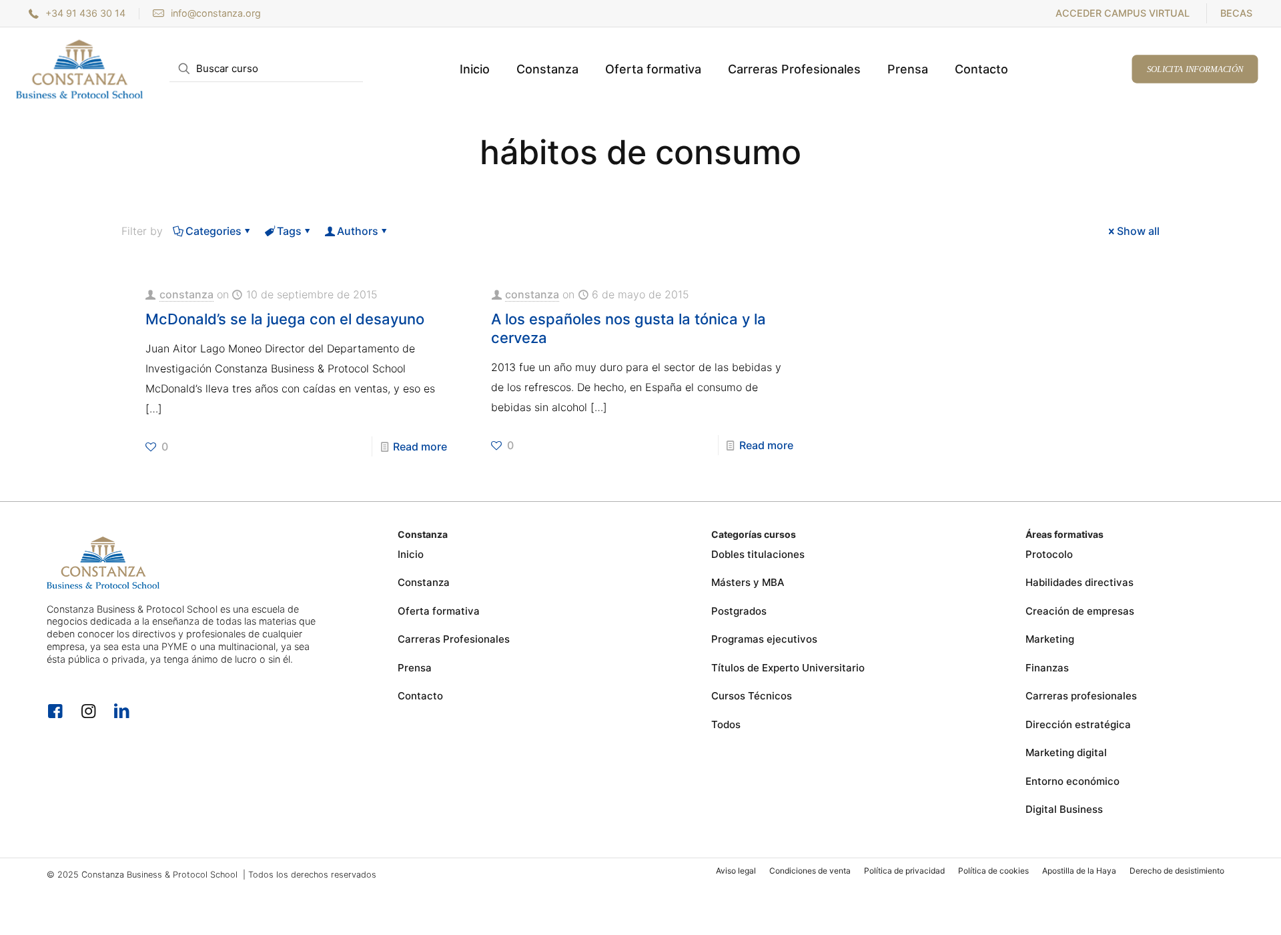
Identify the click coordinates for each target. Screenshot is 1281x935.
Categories (213, 231)
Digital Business (1064, 809)
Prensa (415, 667)
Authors (357, 231)
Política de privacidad (904, 871)
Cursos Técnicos (751, 695)
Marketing (1049, 639)
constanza (186, 294)
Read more (420, 446)
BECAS (1236, 13)
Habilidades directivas (1079, 582)
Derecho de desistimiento (1177, 871)
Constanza (424, 582)
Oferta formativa (439, 611)
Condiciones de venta (810, 871)
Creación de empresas (1079, 611)
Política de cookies (993, 871)
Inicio (411, 554)
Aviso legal (736, 871)
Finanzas (1047, 667)
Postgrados (739, 611)
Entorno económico (1072, 781)
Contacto (420, 695)
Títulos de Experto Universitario (788, 667)
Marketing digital (1066, 752)
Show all (1138, 231)
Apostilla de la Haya (1079, 871)
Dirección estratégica (1078, 724)
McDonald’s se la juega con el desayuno (284, 319)
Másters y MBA (748, 582)
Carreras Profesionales (454, 639)
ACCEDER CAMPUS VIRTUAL (1122, 13)
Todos (726, 724)
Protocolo (1049, 554)
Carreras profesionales (1081, 695)
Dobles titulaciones (758, 554)
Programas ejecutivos (764, 639)
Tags (289, 231)
